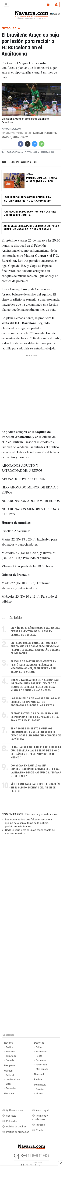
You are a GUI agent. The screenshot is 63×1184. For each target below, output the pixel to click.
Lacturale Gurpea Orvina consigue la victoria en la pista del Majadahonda (27, 199)
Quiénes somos (14, 1110)
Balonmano (41, 1060)
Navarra (8, 1042)
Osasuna (9, 1093)
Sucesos (10, 1051)
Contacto (11, 1115)
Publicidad (12, 1121)
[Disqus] (31, 886)
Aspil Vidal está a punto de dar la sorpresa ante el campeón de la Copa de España (31, 228)
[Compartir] (20, 143)
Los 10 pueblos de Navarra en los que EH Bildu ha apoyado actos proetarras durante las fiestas (35, 702)
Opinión (8, 1070)
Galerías (40, 1089)
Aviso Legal (42, 1110)
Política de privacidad (17, 1132)
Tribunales (11, 1056)
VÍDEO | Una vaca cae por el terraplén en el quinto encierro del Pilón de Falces (35, 787)
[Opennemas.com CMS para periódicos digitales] (31, 1159)
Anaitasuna (47, 152)
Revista (38, 1079)
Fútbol (39, 1047)
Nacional (39, 1074)
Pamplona (9, 1065)
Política (9, 1047)
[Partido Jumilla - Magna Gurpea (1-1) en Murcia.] (31, 172)
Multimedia (40, 1084)
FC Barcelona (15, 152)
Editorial (10, 1075)
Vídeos (39, 1093)
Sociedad (10, 1060)
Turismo (40, 1124)
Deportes (39, 1042)
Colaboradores (13, 1079)
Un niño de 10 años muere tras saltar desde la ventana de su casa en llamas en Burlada (35, 631)
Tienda (39, 1130)
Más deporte (42, 1069)
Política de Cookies (16, 1126)
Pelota (39, 1056)
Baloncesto (41, 1051)
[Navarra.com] (31, 13)
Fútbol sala (32, 152)
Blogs (9, 1084)
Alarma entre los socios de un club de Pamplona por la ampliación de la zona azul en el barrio (35, 717)
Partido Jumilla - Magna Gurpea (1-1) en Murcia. (41, 180)
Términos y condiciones (41, 814)
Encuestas (11, 1088)
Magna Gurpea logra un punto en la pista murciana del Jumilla (30, 213)
